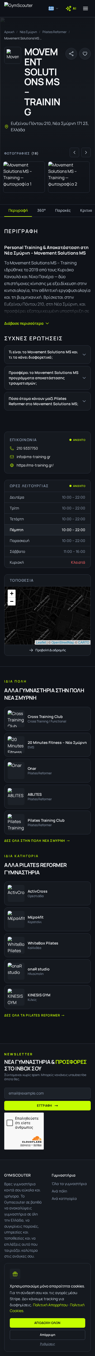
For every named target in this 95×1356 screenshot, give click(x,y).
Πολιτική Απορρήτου (50, 1304)
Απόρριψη (47, 1334)
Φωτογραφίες (21, 153)
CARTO (83, 642)
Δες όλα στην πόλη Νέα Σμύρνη (34, 841)
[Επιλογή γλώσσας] (53, 8)
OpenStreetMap (62, 642)
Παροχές (63, 210)
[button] (47, 615)
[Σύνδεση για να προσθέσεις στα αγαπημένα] (85, 54)
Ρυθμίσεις (47, 1344)
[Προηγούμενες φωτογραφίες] (74, 152)
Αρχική (9, 32)
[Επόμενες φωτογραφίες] (86, 152)
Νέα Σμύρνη (28, 32)
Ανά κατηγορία (64, 1198)
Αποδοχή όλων (47, 1323)
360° (41, 210)
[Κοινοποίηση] (71, 54)
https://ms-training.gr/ (35, 465)
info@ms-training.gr (33, 456)
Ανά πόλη (59, 1191)
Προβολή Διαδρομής (50, 650)
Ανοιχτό (79, 440)
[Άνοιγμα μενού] (85, 8)
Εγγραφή (44, 1105)
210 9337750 (27, 448)
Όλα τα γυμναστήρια (69, 1183)
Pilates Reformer (54, 32)
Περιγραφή (18, 210)
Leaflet (41, 642)
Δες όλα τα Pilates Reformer (32, 1015)
